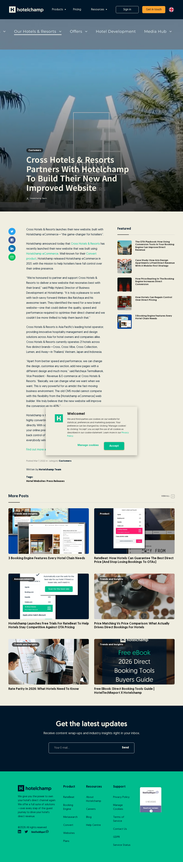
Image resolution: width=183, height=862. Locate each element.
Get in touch (154, 9)
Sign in (127, 9)
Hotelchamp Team (50, 469)
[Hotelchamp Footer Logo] (37, 788)
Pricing (77, 9)
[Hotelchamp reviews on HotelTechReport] (40, 832)
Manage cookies (88, 445)
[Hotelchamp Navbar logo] (26, 9)
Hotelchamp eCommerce (42, 253)
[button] (59, 9)
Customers (34, 150)
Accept (114, 445)
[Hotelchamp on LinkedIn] (19, 832)
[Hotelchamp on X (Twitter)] (26, 832)
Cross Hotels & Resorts (85, 243)
